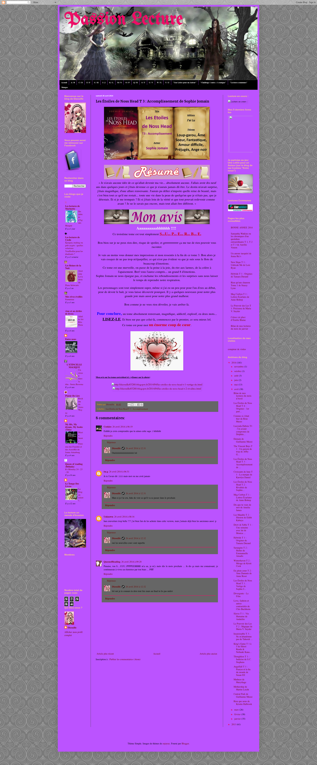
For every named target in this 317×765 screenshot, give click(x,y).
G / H (96, 82)
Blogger (185, 743)
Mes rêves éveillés (73, 296)
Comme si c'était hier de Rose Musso (241, 418)
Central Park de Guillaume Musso (243, 695)
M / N (119, 82)
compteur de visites (237, 349)
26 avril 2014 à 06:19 (122, 426)
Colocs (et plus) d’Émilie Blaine (238, 318)
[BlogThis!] (132, 404)
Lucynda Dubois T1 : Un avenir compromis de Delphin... (243, 430)
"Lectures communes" (238, 82)
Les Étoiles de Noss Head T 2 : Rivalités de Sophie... (243, 486)
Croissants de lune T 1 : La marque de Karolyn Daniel (243, 474)
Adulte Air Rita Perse (80, 320)
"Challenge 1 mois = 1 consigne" (213, 82)
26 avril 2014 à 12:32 (136, 538)
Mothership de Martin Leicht (241, 688)
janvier (237, 718)
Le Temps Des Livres (72, 485)
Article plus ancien (208, 653)
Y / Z (167, 82)
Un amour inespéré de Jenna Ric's (241, 255)
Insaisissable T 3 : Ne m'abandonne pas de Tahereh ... (243, 636)
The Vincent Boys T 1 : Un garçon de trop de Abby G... (243, 450)
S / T (143, 82)
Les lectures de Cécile (72, 238)
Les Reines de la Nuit (73, 267)
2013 (234, 724)
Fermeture (69, 299)
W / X (159, 82)
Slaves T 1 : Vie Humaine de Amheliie (241, 616)
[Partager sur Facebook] (138, 404)
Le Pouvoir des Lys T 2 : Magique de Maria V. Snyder (243, 626)
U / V (151, 82)
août (236, 375)
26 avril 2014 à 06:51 (119, 471)
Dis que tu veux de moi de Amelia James (242, 507)
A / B (73, 82)
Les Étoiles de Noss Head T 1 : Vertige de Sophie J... (243, 584)
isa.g (106, 471)
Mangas (64, 87)
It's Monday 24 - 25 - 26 (74, 471)
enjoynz (166, 743)
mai (236, 384)
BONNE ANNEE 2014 (242, 227)
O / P (127, 82)
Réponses (111, 442)
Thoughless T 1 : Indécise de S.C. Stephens (242, 659)
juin (236, 380)
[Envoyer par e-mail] (129, 404)
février (237, 714)
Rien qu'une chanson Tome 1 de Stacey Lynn (240, 285)
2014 (234, 362)
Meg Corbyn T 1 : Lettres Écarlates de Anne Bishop (240, 296)
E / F (88, 82)
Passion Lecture (123, 19)
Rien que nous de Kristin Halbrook (243, 703)
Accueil (64, 82)
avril (236, 389)
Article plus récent (105, 653)
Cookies (107, 426)
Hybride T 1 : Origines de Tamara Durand (241, 275)
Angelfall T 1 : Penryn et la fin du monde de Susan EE (242, 670)
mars (236, 709)
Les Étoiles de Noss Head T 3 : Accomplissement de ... (243, 463)
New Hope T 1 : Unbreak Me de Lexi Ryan (240, 265)
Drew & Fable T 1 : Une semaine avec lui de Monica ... (243, 528)
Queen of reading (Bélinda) (74, 465)
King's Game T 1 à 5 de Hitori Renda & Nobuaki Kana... (242, 648)
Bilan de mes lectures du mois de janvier (241, 327)
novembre (239, 366)
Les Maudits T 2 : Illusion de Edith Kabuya (243, 517)
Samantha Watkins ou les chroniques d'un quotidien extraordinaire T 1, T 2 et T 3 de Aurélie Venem (241, 240)
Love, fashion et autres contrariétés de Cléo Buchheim (242, 604)
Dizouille (116, 448)
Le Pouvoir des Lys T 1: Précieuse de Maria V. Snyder (241, 308)
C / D (81, 82)
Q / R (135, 82)
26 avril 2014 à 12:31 (136, 448)
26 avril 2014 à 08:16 (124, 516)
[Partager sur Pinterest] (141, 404)
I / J (104, 82)
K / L (111, 82)
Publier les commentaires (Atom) (125, 659)
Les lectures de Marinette (72, 207)
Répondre (108, 435)
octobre (238, 371)
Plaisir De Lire (72, 395)
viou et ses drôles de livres (73, 312)
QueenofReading (112, 561)
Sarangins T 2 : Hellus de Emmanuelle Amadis (241, 551)
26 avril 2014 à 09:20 (131, 561)
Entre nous (70, 339)
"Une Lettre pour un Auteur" (184, 82)
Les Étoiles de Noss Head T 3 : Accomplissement (127, 409)
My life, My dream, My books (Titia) (74, 427)
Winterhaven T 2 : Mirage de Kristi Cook (242, 563)
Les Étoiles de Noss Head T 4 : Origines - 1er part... (243, 407)
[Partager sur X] (135, 404)
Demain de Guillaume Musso (243, 440)
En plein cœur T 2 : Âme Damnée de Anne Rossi (243, 573)
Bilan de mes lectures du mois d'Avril (242, 395)
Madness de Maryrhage (240, 681)
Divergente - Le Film (241, 595)
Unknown (108, 516)
